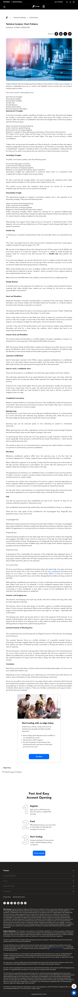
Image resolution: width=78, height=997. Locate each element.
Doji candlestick (54, 571)
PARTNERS (6, 2)
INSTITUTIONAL (17, 2)
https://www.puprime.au (56, 948)
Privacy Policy (7, 897)
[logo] (40, 7)
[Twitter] (65, 34)
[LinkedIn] (61, 34)
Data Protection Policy (19, 897)
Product (6, 871)
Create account (39, 853)
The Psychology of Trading (12, 772)
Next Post (7, 768)
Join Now (39, 757)
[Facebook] (56, 34)
